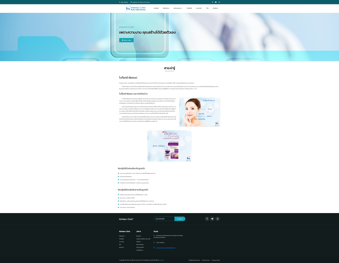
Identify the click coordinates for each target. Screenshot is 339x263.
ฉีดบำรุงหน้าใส (140, 247)
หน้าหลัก (156, 8)
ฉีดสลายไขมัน (139, 244)
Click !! (180, 219)
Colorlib (161, 260)
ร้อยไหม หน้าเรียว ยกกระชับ (143, 239)
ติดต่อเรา (215, 8)
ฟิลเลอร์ (138, 236)
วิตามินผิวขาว (139, 250)
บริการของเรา (178, 8)
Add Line (127, 40)
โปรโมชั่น (189, 8)
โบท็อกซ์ (138, 242)
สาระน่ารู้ (198, 8)
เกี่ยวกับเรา (166, 8)
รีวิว (207, 8)
